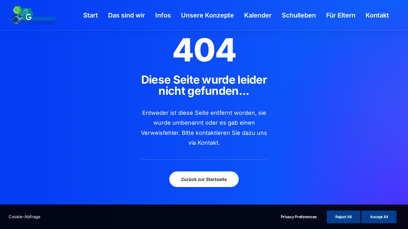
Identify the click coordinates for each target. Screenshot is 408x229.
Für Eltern (340, 15)
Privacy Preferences (299, 216)
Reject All (343, 216)
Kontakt (377, 15)
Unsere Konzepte (207, 15)
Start (90, 15)
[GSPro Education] (33, 15)
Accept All (379, 216)
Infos (163, 15)
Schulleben (299, 15)
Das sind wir (126, 15)
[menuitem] (90, 15)
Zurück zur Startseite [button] (204, 179)
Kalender (258, 15)
